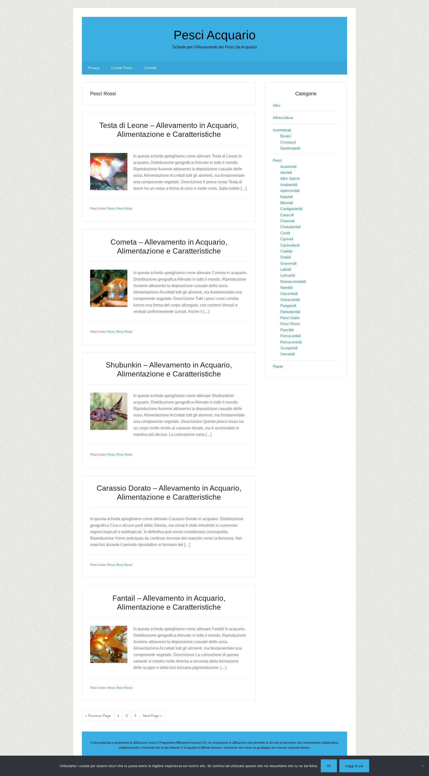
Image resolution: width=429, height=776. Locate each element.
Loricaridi (287, 275)
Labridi (285, 269)
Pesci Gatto (289, 318)
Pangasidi (288, 305)
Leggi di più (354, 766)
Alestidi (286, 172)
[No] (422, 765)
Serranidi (287, 354)
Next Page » (152, 717)
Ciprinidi (286, 239)
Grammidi (288, 263)
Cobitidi (286, 251)
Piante (278, 366)
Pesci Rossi (124, 208)
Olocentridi (289, 294)
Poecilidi (287, 330)
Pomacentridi (291, 342)
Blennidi (286, 203)
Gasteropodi (290, 148)
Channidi (287, 221)
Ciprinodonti (289, 245)
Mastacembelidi (293, 281)
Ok (329, 766)
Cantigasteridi (291, 209)
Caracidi (287, 215)
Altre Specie (290, 178)
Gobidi (285, 257)
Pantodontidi (290, 312)
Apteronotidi (289, 190)
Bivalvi (285, 136)
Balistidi (286, 197)
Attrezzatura (283, 117)
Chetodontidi (290, 227)
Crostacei (288, 142)
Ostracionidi (290, 299)
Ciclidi (285, 233)
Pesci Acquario (215, 35)
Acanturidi (288, 166)
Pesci (111, 208)
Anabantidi (288, 185)
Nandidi (286, 287)
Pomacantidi (290, 336)
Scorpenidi (288, 348)
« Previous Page (98, 717)
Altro (276, 105)
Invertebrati (282, 130)
